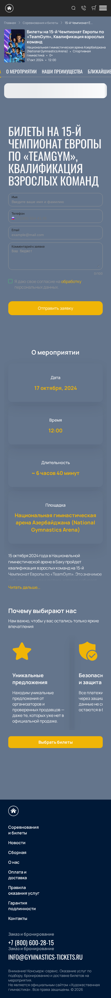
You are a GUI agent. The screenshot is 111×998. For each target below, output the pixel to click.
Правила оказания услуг (23, 890)
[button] (14, 218)
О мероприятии (21, 71)
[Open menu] (103, 8)
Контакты (17, 918)
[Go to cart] (94, 8)
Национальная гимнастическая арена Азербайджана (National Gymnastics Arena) (66, 49)
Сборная (17, 852)
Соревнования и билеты (23, 830)
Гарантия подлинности (22, 905)
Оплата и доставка (17, 874)
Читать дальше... (24, 587)
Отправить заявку (55, 308)
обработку (71, 281)
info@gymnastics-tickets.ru (45, 956)
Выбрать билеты (55, 742)
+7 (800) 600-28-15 (31, 942)
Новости (17, 842)
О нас (13, 862)
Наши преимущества (62, 71)
